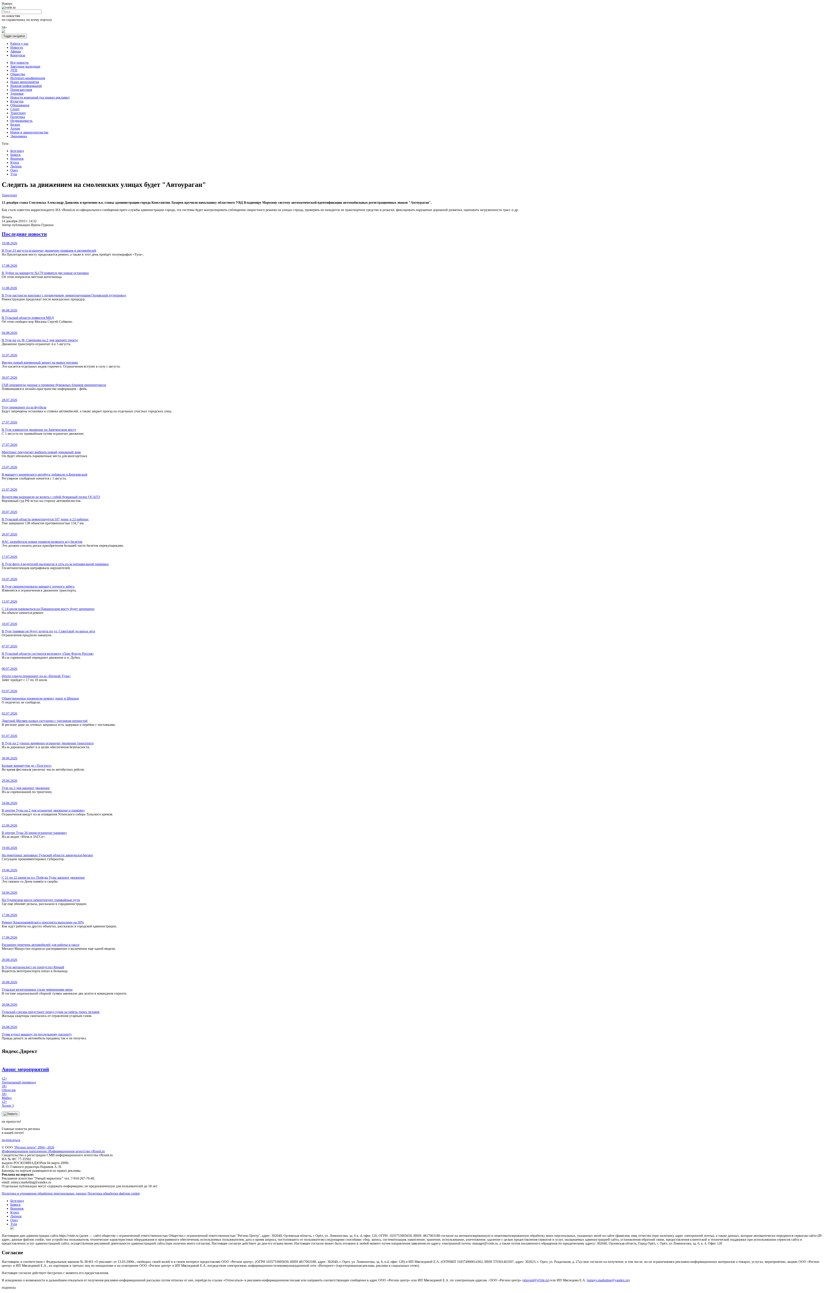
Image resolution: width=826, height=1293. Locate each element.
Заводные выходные (25, 66)
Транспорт (18, 113)
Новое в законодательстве (29, 132)
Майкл (7, 1096)
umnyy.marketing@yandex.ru (608, 1280)
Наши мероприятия (24, 82)
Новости (16, 47)
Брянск (15, 155)
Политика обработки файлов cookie (114, 1193)
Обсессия (8, 1088)
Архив (15, 128)
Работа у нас (19, 43)
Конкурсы (17, 55)
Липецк (16, 166)
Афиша (15, 51)
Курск (14, 162)
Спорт (15, 109)
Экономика (18, 136)
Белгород (17, 151)
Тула (13, 174)
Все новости (19, 62)
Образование (19, 105)
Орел (14, 170)
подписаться (11, 1140)
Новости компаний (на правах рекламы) (39, 97)
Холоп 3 (8, 1103)
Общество (17, 74)
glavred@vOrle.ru (536, 1280)
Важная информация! (26, 86)
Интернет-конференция (27, 78)
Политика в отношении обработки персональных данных (44, 1193)
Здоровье (17, 93)
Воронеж (17, 158)
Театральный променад (19, 1080)
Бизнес (15, 124)
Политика (17, 117)
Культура (16, 101)
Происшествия (21, 90)
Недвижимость (21, 121)
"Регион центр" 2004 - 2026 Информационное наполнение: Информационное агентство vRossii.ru (53, 1149)
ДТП (13, 70)
